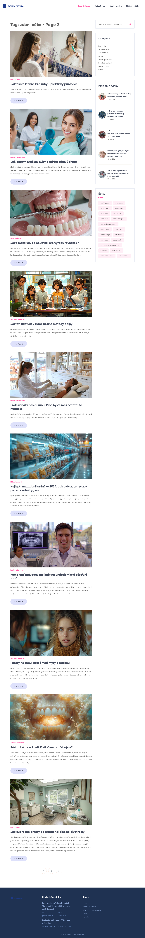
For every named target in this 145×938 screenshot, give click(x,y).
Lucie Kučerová (16, 570)
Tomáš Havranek (17, 743)
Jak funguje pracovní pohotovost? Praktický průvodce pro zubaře (115, 113)
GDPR (85, 913)
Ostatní (100, 70)
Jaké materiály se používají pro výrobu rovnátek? (44, 243)
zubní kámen (119, 208)
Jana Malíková (16, 238)
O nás (85, 903)
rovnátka (104, 250)
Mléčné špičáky (132, 6)
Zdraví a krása (103, 53)
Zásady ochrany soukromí (92, 910)
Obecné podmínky (89, 907)
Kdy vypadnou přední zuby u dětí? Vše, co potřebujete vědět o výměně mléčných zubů (56, 906)
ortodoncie (104, 240)
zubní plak (118, 235)
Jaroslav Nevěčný (17, 319)
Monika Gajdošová (17, 157)
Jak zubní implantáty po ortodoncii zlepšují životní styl (47, 832)
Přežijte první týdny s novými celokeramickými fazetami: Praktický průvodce (118, 153)
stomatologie (105, 235)
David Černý (15, 79)
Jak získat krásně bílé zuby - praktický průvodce (43, 84)
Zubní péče (102, 46)
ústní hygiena (105, 203)
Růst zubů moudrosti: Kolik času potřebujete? (41, 747)
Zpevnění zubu (84, 6)
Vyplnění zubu (116, 6)
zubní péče (104, 213)
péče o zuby (117, 213)
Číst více (17, 100)
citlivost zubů (105, 229)
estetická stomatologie (108, 224)
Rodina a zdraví (103, 66)
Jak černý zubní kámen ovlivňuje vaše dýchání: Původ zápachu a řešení (118, 133)
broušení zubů (123, 256)
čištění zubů (119, 229)
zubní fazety (117, 240)
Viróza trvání (100, 6)
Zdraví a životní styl (105, 63)
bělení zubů (119, 203)
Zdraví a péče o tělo (105, 60)
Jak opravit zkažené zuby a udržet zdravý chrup (43, 161)
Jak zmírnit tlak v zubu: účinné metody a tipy (41, 324)
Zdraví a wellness (104, 49)
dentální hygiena (118, 219)
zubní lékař (104, 219)
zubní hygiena (105, 208)
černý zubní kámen (107, 256)
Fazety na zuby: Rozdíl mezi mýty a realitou (40, 663)
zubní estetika (116, 250)
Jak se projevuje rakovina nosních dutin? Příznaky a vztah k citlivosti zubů (119, 173)
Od (47, 914)
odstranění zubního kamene (110, 245)
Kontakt (86, 917)
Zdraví (100, 56)
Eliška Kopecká (16, 482)
